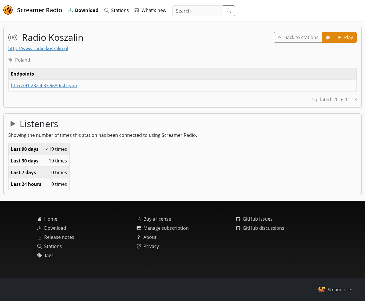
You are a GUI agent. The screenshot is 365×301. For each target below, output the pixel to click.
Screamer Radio (39, 10)
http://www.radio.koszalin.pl (38, 48)
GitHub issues (258, 219)
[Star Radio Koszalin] (328, 37)
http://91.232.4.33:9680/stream (44, 85)
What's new (153, 10)
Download (55, 228)
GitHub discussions (263, 228)
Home (50, 219)
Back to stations (301, 37)
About (150, 237)
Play (348, 37)
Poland (22, 60)
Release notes (59, 237)
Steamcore (339, 289)
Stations (120, 10)
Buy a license (157, 219)
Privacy (151, 246)
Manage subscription (166, 228)
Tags (49, 255)
